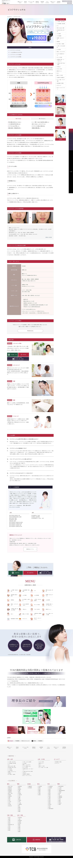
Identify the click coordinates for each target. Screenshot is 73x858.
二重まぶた (24, 609)
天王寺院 (60, 789)
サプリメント (24, 618)
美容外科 (69, 1)
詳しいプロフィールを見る (15, 507)
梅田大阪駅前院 (61, 786)
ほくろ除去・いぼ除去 (26, 600)
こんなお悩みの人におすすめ (16, 52)
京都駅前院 (60, 796)
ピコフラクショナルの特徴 (15, 56)
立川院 (9, 800)
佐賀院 (19, 828)
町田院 (9, 798)
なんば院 (60, 787)
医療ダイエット (48, 609)
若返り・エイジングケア (14, 605)
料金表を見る (30, 330)
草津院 (60, 804)
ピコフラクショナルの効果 (15, 54)
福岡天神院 (20, 817)
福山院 (9, 821)
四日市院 (49, 804)
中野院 (9, 797)
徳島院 (9, 830)
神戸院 (60, 798)
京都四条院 (60, 797)
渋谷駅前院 (10, 796)
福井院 (49, 807)
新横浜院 (19, 789)
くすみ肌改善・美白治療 (26, 591)
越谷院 (19, 798)
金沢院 (49, 801)
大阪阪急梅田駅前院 (62, 790)
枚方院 (60, 793)
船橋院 (19, 807)
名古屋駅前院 (50, 786)
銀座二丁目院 (10, 793)
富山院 (49, 805)
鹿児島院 (19, 823)
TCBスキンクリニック (25, 740)
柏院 (19, 805)
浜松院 (49, 796)
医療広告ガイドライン (30, 549)
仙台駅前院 (40, 786)
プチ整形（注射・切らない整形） (14, 609)
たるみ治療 (58, 49)
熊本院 (19, 824)
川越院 (19, 797)
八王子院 (9, 801)
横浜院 (19, 787)
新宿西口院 (10, 789)
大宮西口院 (20, 794)
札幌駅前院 (30, 786)
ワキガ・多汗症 (37, 609)
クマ (35, 590)
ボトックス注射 (37, 604)
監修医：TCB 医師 (49, 237)
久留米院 (19, 821)
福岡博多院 (20, 820)
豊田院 (49, 790)
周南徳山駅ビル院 (11, 824)
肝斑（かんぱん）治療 (49, 591)
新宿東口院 (10, 787)
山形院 (39, 793)
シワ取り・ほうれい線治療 (37, 600)
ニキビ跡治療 (36, 595)
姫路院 (60, 800)
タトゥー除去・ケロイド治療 (49, 614)
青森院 (39, 790)
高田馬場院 (10, 790)
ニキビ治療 (24, 595)
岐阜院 (49, 793)
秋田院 (39, 794)
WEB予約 (24, 354)
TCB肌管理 (17, 740)
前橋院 (19, 811)
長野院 (49, 798)
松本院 (49, 800)
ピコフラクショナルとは (15, 50)
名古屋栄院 (50, 787)
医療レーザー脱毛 (60, 75)
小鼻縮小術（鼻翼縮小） (37, 614)
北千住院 (9, 804)
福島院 (39, 787)
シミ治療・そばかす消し (14, 591)
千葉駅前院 (20, 804)
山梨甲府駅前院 (50, 808)
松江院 (9, 823)
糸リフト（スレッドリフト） (37, 619)
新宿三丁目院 (10, 786)
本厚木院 (19, 793)
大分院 (19, 830)
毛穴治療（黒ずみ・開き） (14, 595)
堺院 (59, 794)
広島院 (9, 820)
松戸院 (19, 808)
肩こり (58, 73)
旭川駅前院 (30, 787)
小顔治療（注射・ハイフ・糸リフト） (49, 605)
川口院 (19, 796)
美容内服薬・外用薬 (14, 618)
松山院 (9, 827)
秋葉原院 (9, 794)
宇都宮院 (19, 800)
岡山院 (9, 817)
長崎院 (19, 827)
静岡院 (49, 794)
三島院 (49, 797)
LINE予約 (16, 572)
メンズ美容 (64, 1)
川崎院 (19, 790)
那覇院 (19, 831)
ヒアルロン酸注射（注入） (25, 605)
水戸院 (19, 801)
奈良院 (60, 801)
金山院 (49, 789)
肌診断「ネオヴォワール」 (49, 595)
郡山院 (39, 789)
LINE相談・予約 (13, 354)
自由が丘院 (10, 805)
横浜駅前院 (20, 786)
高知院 (9, 828)
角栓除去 (58, 41)
